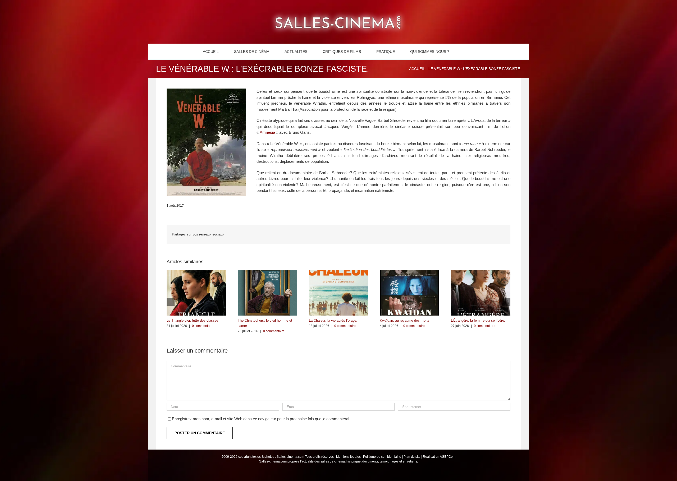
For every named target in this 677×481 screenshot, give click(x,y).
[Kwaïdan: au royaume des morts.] (409, 272)
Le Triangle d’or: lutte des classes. (193, 320)
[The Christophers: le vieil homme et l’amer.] (267, 272)
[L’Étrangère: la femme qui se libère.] (480, 272)
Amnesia (267, 132)
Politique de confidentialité (382, 457)
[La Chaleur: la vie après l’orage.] (338, 272)
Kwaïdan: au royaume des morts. (405, 320)
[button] (466, 51)
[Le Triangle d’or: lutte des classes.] (196, 272)
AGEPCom (447, 457)
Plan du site (412, 457)
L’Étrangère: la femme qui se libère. (478, 320)
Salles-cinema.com (290, 457)
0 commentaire (202, 326)
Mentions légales (348, 457)
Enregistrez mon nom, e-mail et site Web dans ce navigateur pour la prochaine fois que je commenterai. (261, 419)
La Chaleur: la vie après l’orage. (333, 320)
